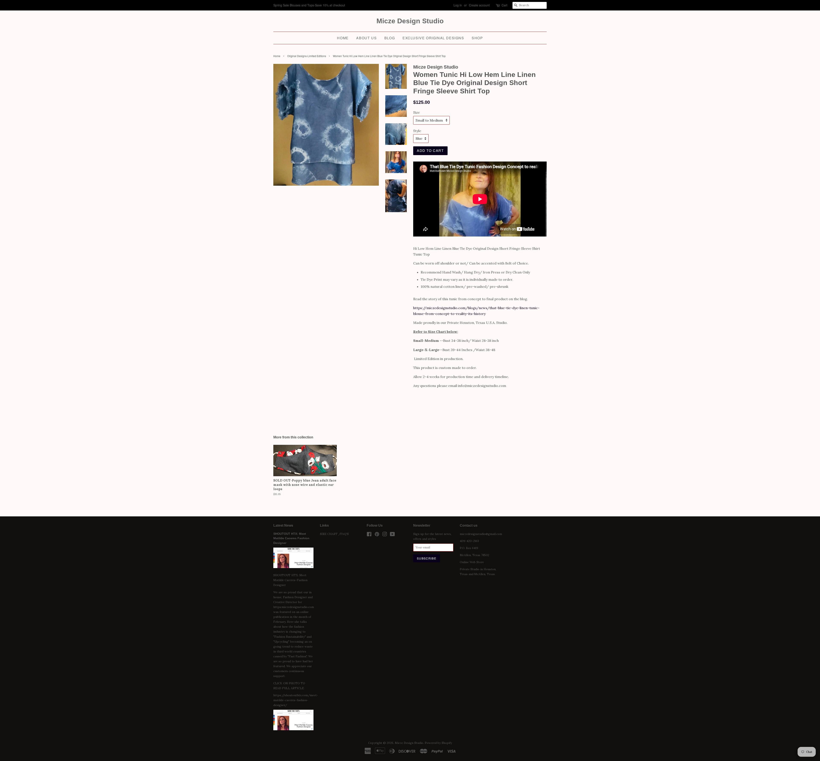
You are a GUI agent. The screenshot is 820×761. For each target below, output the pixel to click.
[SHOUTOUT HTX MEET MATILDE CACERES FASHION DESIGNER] (293, 729)
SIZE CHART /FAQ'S (334, 534)
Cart (504, 5)
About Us (366, 37)
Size (416, 112)
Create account (479, 5)
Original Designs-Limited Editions (306, 56)
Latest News (283, 525)
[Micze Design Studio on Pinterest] (377, 535)
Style (417, 131)
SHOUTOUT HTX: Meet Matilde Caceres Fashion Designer (291, 538)
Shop (477, 37)
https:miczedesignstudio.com (293, 607)
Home (342, 37)
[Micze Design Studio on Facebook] (369, 535)
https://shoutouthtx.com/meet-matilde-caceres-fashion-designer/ (295, 700)
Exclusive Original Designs (433, 37)
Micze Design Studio (410, 21)
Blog (389, 37)
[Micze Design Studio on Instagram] (384, 535)
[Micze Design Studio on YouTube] (392, 535)
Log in (458, 5)
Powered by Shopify (438, 743)
